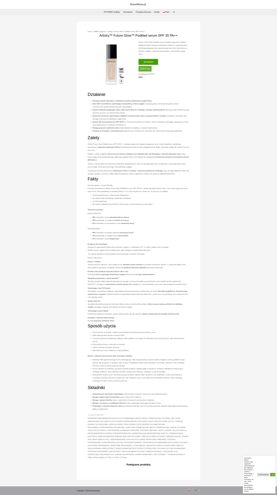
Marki (140, 77)
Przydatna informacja (143, 12)
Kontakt (156, 12)
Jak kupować (128, 12)
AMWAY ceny (145, 69)
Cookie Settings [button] (263, 474)
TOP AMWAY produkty (112, 12)
